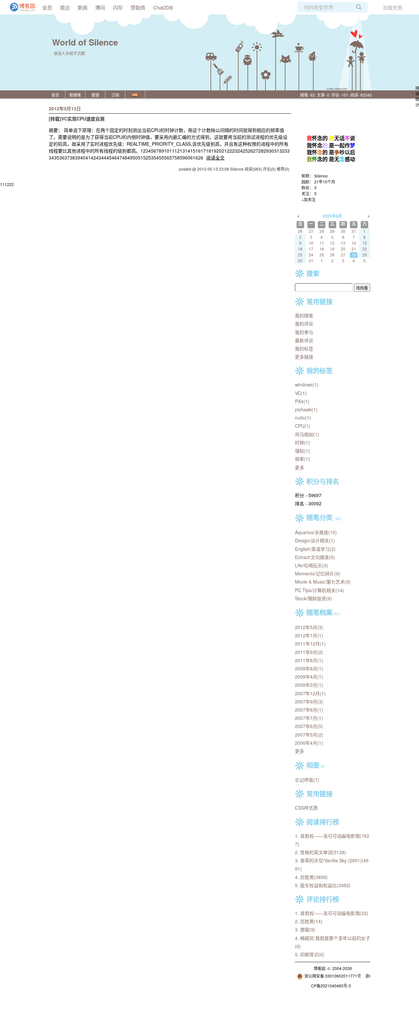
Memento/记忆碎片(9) (317, 573)
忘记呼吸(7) (307, 779)
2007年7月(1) (309, 718)
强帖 (302, 450)
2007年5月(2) (309, 734)
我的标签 (304, 348)
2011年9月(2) (309, 652)
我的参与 (304, 332)
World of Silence (85, 42)
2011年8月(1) (309, 660)
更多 (299, 467)
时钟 (302, 442)
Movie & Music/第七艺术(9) (323, 581)
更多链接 (304, 356)
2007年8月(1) (309, 709)
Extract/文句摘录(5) (315, 557)
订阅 (115, 95)
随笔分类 (319, 517)
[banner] (20, 7)
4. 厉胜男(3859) (311, 877)
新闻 (82, 7)
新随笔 (75, 95)
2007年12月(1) (310, 693)
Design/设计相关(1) (315, 540)
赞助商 (138, 7)
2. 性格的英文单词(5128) (320, 852)
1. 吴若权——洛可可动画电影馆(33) (331, 913)
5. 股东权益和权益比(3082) (323, 885)
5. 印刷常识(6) (309, 954)
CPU (302, 425)
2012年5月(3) (309, 627)
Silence (321, 175)
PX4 (302, 401)
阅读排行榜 (322, 822)
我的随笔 (304, 315)
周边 (65, 7)
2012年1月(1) (309, 635)
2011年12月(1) (310, 643)
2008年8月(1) (309, 668)
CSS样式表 (306, 807)
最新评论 (304, 340)
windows (307, 384)
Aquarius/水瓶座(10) (316, 532)
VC (301, 393)
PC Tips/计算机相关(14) (319, 590)
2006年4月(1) (309, 742)
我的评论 (304, 323)
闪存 (118, 7)
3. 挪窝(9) (305, 929)
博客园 (319, 968)
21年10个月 (324, 181)
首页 (55, 95)
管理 (95, 95)
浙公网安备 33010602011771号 (332, 976)
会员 (47, 7)
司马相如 (307, 434)
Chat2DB (163, 7)
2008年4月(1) (309, 676)
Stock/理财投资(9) (313, 598)
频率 (302, 459)
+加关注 (308, 199)
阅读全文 (215, 157)
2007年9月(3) (309, 701)
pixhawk (306, 409)
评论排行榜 (322, 899)
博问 (100, 7)
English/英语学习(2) (315, 549)
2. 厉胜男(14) (308, 921)
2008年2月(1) (309, 685)
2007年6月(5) (309, 726)
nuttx (303, 417)
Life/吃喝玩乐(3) (311, 565)
